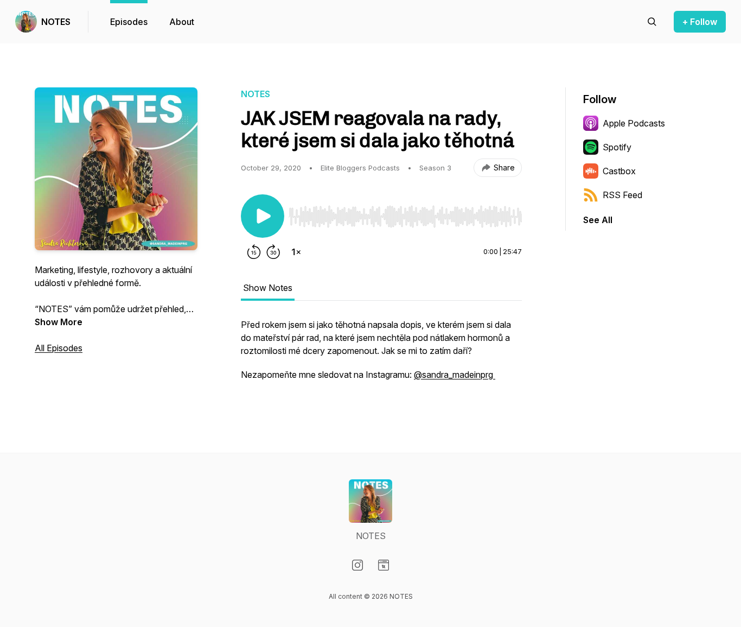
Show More (58, 321)
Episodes (129, 21)
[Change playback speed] (296, 251)
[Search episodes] (652, 21)
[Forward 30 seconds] (273, 251)
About (181, 21)
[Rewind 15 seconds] (253, 251)
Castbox (619, 171)
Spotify (617, 147)
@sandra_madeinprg (454, 374)
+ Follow (699, 21)
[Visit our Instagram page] (357, 565)
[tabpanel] (381, 355)
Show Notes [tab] (267, 287)
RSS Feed (622, 194)
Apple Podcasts (634, 123)
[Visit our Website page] (383, 565)
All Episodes (58, 348)
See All (597, 219)
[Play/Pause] (262, 216)
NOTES (56, 21)
